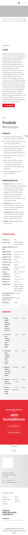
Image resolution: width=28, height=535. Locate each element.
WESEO (14, 532)
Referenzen (5, 504)
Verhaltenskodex (16, 530)
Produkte (4, 497)
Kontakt (17, 501)
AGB (10, 530)
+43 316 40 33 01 (9, 480)
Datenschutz (6, 530)
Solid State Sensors (6, 19)
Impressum (20, 528)
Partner (4, 501)
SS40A (21, 21)
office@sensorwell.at (11, 482)
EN (16, 2)
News (16, 497)
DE (19, 2)
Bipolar (17, 21)
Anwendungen (6, 499)
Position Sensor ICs (11, 21)
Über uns (17, 499)
